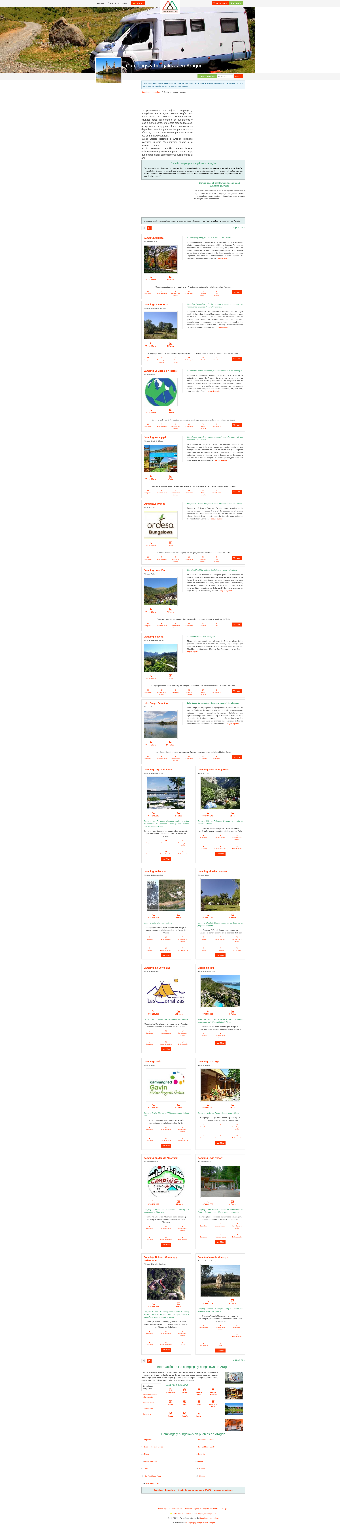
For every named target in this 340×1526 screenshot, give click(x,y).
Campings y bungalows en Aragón (200, 1523)
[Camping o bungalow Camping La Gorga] (220, 1085)
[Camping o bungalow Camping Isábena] (161, 658)
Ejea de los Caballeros (153, 1447)
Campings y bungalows (151, 92)
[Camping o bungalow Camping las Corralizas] (166, 991)
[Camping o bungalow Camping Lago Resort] (220, 1181)
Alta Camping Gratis (118, 3)
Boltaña (201, 1454)
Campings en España (181, 1513)
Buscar (238, 76)
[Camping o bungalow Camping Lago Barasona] (166, 793)
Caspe (202, 1469)
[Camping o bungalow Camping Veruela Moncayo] (220, 1280)
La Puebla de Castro (207, 1447)
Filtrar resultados (208, 76)
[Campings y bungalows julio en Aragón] (184, 1401)
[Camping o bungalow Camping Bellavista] (166, 894)
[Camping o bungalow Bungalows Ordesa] (161, 525)
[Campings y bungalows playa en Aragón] (213, 1401)
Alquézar (148, 1439)
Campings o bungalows (148, 1387)
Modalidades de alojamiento (150, 1395)
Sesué (202, 1476)
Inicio (101, 3)
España (139, 3)
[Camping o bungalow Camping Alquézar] (161, 259)
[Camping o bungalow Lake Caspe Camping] (161, 724)
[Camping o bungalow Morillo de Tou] (220, 991)
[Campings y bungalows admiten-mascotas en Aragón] (213, 1390)
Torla (146, 1469)
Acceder (236, 3)
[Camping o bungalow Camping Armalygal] (161, 458)
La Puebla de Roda (153, 1476)
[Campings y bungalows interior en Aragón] (199, 1413)
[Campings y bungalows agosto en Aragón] (170, 1401)
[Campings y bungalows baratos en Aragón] (184, 1390)
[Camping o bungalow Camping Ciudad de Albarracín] (166, 1181)
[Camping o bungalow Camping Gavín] (166, 1085)
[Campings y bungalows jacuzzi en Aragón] (170, 1413)
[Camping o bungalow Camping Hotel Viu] (161, 591)
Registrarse (220, 3)
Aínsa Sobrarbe (150, 1461)
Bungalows (147, 1414)
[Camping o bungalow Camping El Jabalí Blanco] (220, 894)
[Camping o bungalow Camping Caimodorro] (161, 325)
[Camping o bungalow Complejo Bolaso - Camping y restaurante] (166, 1283)
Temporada (148, 1408)
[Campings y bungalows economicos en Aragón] (170, 1390)
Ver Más (236, 292)
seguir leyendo (224, 258)
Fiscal (146, 1454)
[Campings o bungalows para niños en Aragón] (199, 1401)
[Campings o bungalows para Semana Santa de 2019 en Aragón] (199, 1390)
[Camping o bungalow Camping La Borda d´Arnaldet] (161, 392)
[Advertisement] (116, 185)
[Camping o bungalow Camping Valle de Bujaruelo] (220, 793)
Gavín (200, 1461)
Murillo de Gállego (206, 1439)
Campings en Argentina (206, 1513)
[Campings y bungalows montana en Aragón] (184, 1413)
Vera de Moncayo (152, 1483)
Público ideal (148, 1403)
